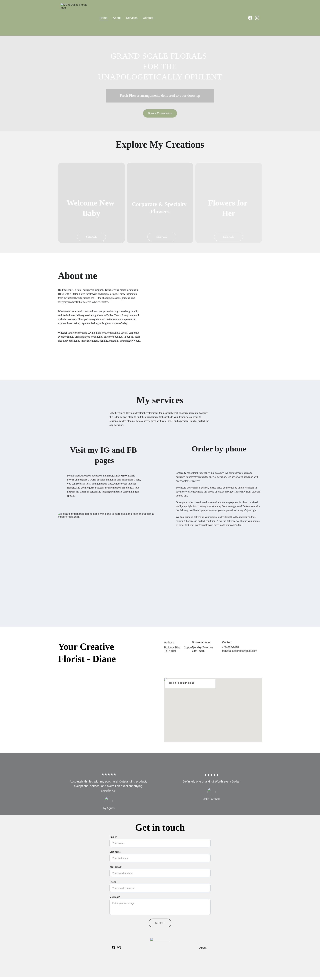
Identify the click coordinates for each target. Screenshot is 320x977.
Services (132, 18)
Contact (148, 18)
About (117, 18)
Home (104, 18)
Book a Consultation (160, 113)
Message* (115, 897)
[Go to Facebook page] (251, 18)
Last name (115, 851)
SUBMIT (160, 923)
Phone (113, 882)
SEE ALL (91, 236)
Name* (113, 836)
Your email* (116, 866)
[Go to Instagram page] (257, 18)
